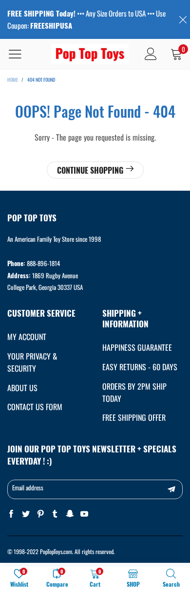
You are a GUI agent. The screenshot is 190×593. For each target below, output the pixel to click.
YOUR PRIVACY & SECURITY (32, 362)
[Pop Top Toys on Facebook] (11, 513)
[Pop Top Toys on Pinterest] (40, 513)
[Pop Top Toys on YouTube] (84, 513)
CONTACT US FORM (34, 407)
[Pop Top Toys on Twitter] (25, 513)
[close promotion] (182, 19)
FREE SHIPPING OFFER (134, 417)
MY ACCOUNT (26, 336)
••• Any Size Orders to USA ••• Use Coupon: (86, 19)
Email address (27, 487)
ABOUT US (22, 388)
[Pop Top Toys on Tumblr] (55, 513)
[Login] (151, 54)
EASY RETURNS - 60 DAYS (139, 367)
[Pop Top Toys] (90, 54)
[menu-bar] (21, 54)
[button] (171, 489)
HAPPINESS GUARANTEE (137, 347)
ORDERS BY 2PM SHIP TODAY (134, 392)
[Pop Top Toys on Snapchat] (69, 513)
